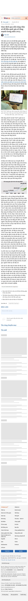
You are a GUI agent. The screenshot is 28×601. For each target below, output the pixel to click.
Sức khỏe (3, 521)
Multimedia (4, 544)
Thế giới (17, 515)
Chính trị (17, 507)
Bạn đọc (17, 527)
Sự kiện (21, 551)
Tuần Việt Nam (5, 530)
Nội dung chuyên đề (20, 536)
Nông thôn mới (18, 533)
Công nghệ (5, 22)
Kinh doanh (18, 510)
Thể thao (17, 513)
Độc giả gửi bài (14, 594)
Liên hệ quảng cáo (6, 579)
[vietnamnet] (7, 18)
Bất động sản (4, 527)
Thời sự (3, 510)
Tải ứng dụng (5, 594)
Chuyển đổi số (15, 22)
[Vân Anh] (2, 35)
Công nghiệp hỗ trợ (19, 530)
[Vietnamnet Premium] (4, 507)
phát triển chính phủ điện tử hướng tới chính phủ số (13, 82)
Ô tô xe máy (4, 524)
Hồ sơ (16, 538)
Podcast (17, 544)
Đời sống (3, 518)
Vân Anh (6, 34)
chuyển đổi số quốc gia (13, 303)
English (3, 538)
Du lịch (16, 524)
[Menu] (2, 18)
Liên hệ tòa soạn (5, 563)
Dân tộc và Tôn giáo (6, 513)
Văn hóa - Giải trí (19, 518)
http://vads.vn (8, 589)
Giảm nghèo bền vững (6, 533)
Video (16, 541)
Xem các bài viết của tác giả (9, 36)
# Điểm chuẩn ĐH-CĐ (15, 18)
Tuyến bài (7, 551)
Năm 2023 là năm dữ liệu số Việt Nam (13, 299)
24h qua (3, 547)
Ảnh (2, 541)
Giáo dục (3, 515)
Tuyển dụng (23, 594)
